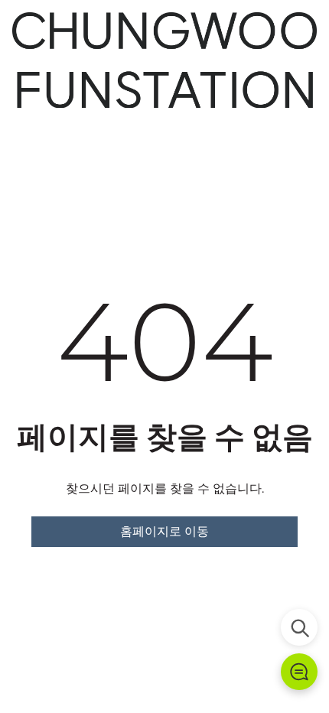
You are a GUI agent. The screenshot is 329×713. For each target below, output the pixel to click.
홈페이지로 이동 (164, 531)
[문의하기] (299, 671)
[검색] (299, 627)
